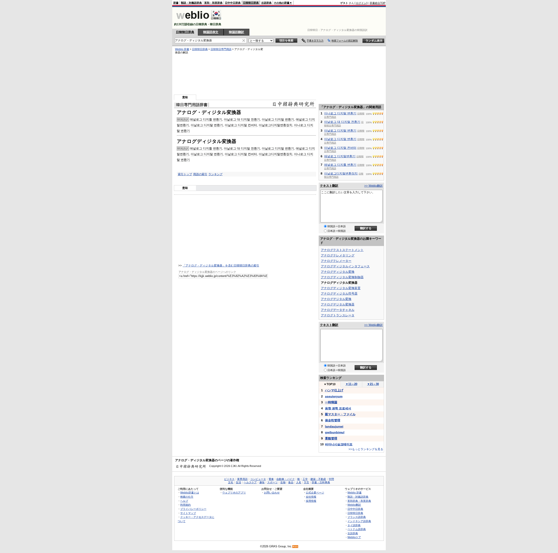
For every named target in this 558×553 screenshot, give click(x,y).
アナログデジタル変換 (336, 299)
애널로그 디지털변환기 (340, 156)
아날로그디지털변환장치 (275, 125)
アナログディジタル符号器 (339, 293)
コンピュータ (258, 479)
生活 (238, 482)
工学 (305, 479)
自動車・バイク (285, 479)
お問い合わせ (272, 492)
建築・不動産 (318, 479)
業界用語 (242, 479)
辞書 (176, 3)
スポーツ (272, 482)
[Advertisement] (306, 18)
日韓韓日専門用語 (221, 49)
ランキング (215, 174)
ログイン (361, 3)
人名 (298, 482)
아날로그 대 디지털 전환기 (242, 119)
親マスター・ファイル (340, 414)
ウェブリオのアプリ (234, 492)
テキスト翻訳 (329, 185)
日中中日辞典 (233, 3)
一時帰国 (331, 402)
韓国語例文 (210, 32)
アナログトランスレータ (337, 315)
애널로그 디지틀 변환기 (206, 119)
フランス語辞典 (356, 517)
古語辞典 (266, 3)
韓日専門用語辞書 (192, 105)
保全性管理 (332, 420)
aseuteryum (333, 396)
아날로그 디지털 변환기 (278, 119)
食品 (290, 482)
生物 (283, 482)
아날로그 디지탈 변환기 (207, 125)
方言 (306, 482)
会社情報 (311, 496)
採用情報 (311, 500)
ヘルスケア (250, 482)
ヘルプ (184, 500)
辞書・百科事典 (321, 482)
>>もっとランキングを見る (366, 449)
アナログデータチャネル (337, 310)
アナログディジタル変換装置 (341, 288)
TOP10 (329, 384)
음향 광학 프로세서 (338, 408)
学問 (331, 479)
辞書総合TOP (377, 3)
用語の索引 (200, 174)
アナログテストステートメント (342, 250)
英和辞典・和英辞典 (359, 500)
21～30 (373, 384)
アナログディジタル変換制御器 (342, 277)
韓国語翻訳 (236, 32)
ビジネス (229, 479)
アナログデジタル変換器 (337, 304)
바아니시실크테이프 (338, 444)
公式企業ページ (315, 492)
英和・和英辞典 (213, 3)
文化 (230, 482)
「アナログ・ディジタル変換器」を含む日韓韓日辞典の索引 (221, 265)
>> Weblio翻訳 (373, 185)
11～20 (351, 384)
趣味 (262, 482)
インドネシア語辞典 (359, 521)
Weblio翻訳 (354, 504)
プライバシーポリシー (193, 508)
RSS (295, 546)
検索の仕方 (186, 496)
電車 (271, 479)
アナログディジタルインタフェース (345, 266)
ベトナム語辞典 (356, 529)
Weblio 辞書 (182, 49)
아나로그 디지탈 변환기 (340, 113)
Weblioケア (354, 537)
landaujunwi (334, 426)
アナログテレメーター (336, 261)
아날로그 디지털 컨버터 (241, 125)
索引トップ (185, 174)
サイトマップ (188, 513)
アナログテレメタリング (337, 255)
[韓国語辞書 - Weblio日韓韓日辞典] (198, 20)
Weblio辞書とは (189, 492)
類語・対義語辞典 (191, 3)
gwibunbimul (334, 432)
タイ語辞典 (354, 525)
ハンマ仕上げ (334, 390)
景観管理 (331, 438)
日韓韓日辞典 (251, 3)
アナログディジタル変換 (337, 271)
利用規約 (185, 504)
